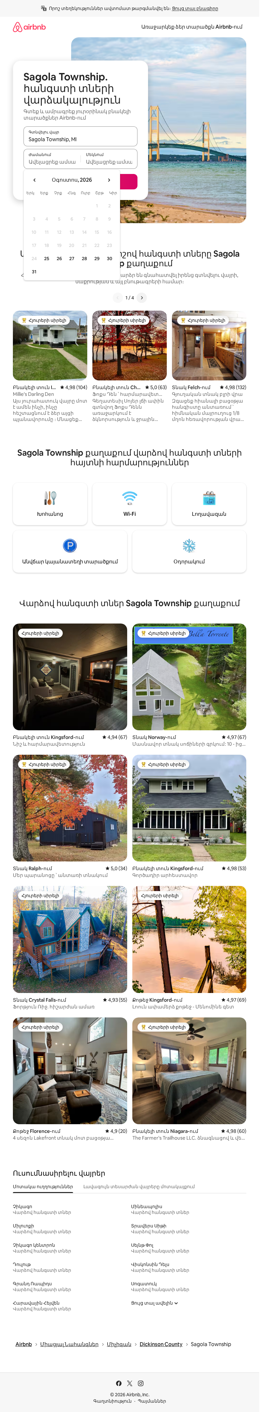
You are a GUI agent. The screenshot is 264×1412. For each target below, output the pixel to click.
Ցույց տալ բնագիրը (195, 8)
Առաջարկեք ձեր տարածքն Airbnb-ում (191, 26)
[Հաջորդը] (142, 298)
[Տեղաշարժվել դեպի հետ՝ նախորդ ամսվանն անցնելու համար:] (35, 180)
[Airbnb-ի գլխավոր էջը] (29, 27)
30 (109, 258)
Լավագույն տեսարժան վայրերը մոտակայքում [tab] (139, 1186)
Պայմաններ (152, 1401)
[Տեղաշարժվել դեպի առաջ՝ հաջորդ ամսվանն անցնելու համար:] (109, 180)
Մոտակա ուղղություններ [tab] (43, 1186)
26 (59, 258)
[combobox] (80, 139)
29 (96, 258)
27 (71, 258)
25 (46, 258)
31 (34, 272)
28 (84, 258)
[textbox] (52, 162)
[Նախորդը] (118, 298)
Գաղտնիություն (112, 1401)
